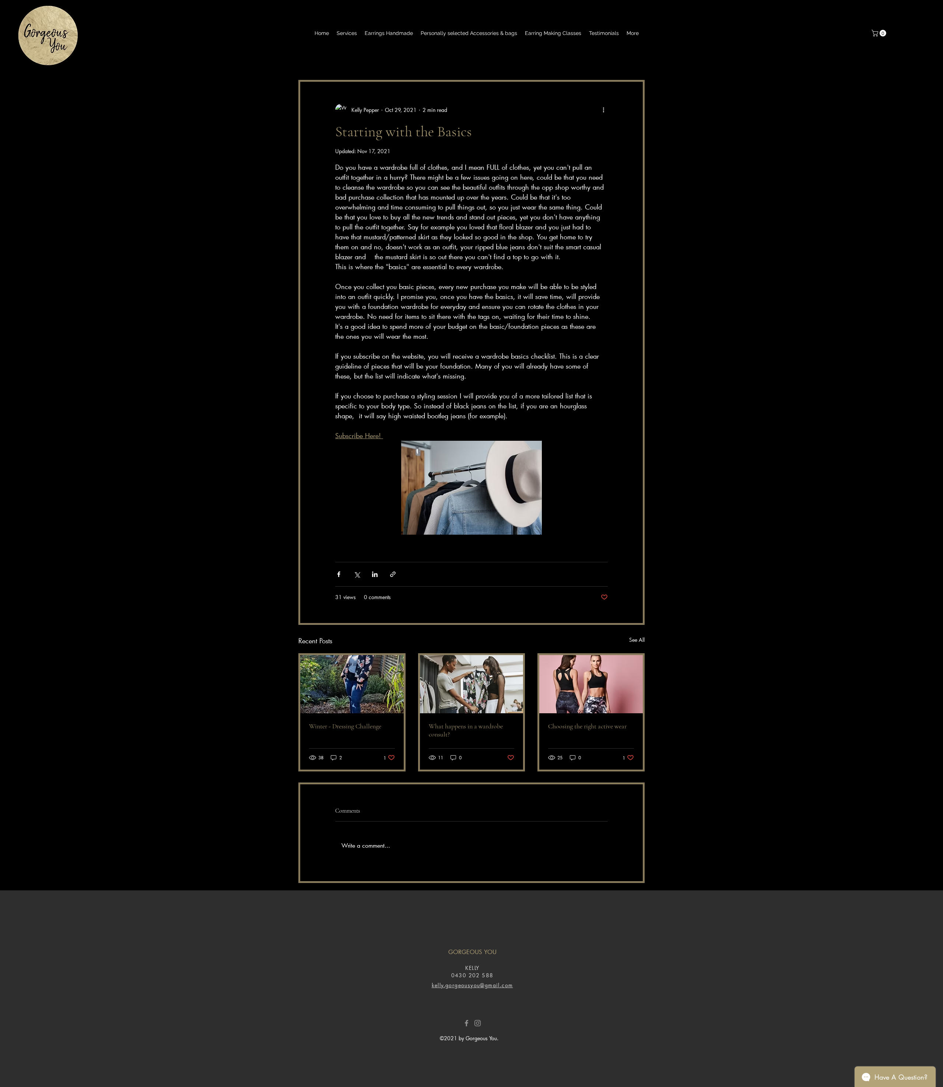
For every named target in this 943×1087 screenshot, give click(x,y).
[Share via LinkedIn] (374, 574)
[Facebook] (466, 1023)
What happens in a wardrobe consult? (466, 730)
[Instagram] (477, 1023)
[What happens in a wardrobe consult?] (471, 684)
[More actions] (603, 109)
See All (637, 639)
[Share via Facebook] (338, 574)
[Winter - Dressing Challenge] (352, 684)
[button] (880, 33)
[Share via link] (392, 574)
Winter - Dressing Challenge (345, 726)
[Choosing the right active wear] (591, 684)
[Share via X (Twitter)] (356, 574)
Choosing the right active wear (587, 726)
